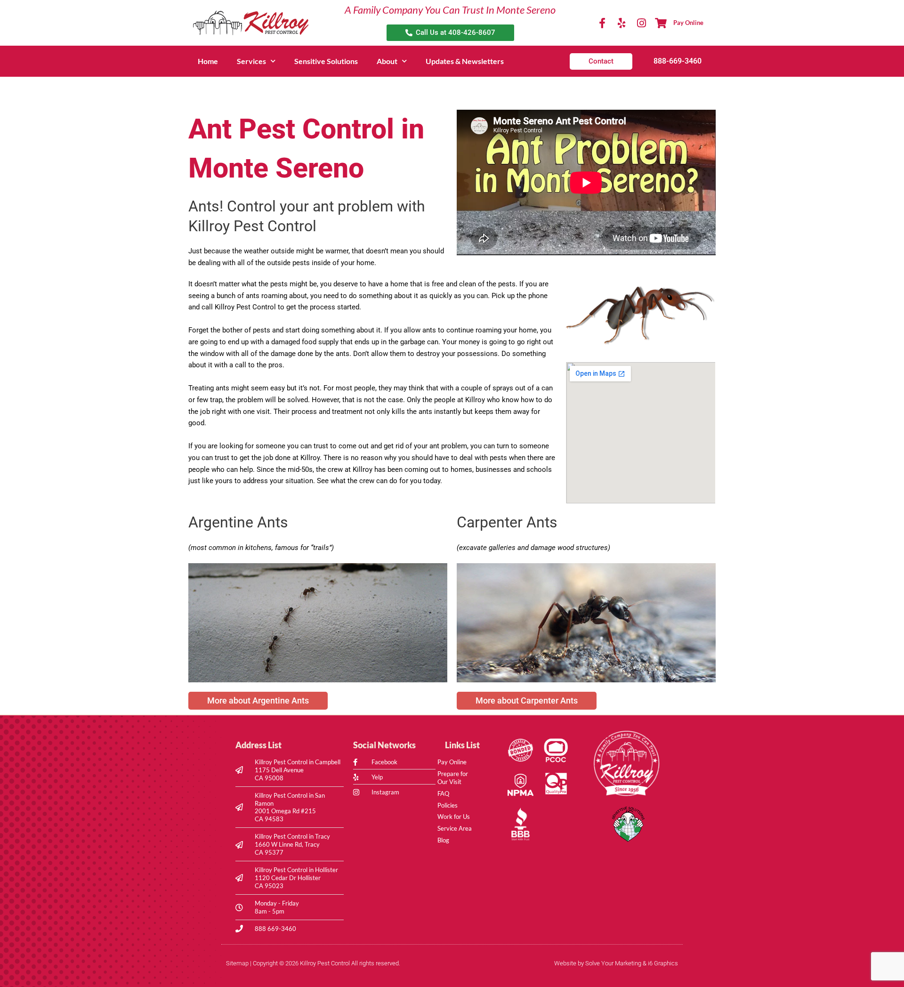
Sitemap (237, 963)
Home (208, 61)
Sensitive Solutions (326, 61)
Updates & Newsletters (465, 61)
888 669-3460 (275, 928)
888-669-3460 (678, 61)
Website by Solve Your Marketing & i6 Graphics (616, 963)
